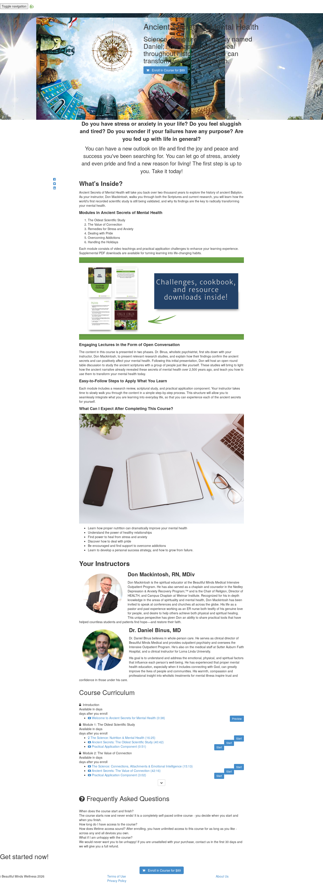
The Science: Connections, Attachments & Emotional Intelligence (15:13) (142, 766)
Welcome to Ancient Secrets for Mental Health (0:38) (128, 718)
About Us (222, 876)
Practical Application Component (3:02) (119, 775)
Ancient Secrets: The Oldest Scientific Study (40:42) (128, 742)
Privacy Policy (116, 880)
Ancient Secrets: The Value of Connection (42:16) (126, 770)
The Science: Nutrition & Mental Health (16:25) (123, 737)
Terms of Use (116, 876)
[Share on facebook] (54, 179)
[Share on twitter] (54, 183)
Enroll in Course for (167, 70)
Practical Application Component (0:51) (119, 746)
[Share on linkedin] (54, 188)
